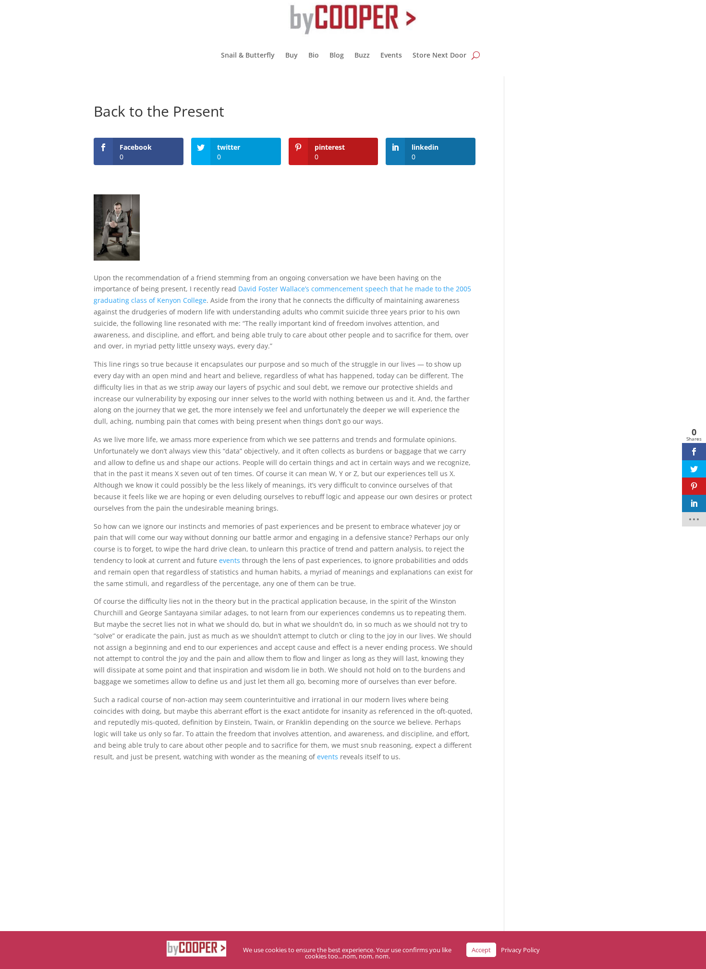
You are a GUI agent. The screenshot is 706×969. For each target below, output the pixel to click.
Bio (313, 55)
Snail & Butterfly (248, 55)
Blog (336, 55)
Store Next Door (439, 55)
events (229, 560)
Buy (291, 55)
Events (391, 55)
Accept (481, 949)
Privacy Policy (520, 949)
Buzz (362, 55)
